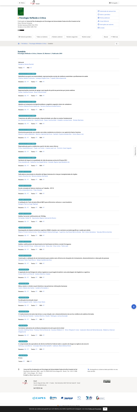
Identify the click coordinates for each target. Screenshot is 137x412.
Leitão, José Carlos (39, 246)
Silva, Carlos (56, 246)
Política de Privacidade (94, 409)
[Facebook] (39, 388)
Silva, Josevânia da (23, 162)
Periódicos (24, 43)
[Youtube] (41, 388)
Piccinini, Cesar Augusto (64, 148)
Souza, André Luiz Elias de (26, 274)
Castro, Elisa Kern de (24, 176)
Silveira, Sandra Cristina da (26, 78)
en (25, 82)
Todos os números (42, 37)
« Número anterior (57, 37)
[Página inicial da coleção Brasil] (24, 384)
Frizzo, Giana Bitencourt (25, 148)
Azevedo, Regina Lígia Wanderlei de (58, 162)
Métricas (114, 37)
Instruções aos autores (105, 24)
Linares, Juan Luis (50, 148)
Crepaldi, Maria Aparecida (58, 78)
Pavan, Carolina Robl (50, 120)
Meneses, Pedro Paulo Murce (27, 260)
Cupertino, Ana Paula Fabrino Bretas (70, 232)
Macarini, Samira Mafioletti (26, 134)
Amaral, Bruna (38, 120)
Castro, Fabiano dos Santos (26, 288)
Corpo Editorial (103, 21)
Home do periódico (25, 37)
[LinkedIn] (38, 388)
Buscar (106, 37)
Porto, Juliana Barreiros (25, 190)
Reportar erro (135, 151)
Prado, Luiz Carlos (39, 148)
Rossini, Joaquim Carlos (25, 302)
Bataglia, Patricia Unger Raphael (28, 204)
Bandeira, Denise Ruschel (26, 64)
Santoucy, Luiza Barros (25, 346)
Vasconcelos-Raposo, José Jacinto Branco (44, 218)
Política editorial (104, 18)
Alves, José (49, 246)
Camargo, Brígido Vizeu (42, 78)
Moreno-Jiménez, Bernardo (40, 176)
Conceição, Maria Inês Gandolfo (42, 346)
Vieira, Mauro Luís (78, 134)
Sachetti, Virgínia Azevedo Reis (62, 134)
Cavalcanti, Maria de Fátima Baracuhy (91, 330)
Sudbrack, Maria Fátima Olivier (62, 346)
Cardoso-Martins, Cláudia (42, 274)
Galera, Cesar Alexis (39, 302)
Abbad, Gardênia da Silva (44, 260)
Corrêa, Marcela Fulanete (25, 316)
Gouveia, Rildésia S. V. (57, 330)
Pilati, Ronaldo (37, 190)
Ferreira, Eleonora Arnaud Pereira (50, 106)
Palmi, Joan (64, 246)
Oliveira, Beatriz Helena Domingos (48, 232)
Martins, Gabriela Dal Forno (44, 134)
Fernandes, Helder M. (24, 218)
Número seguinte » (72, 37)
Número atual (86, 37)
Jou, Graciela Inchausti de (26, 120)
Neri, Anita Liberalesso (89, 232)
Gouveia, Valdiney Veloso (25, 330)
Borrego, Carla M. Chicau (25, 246)
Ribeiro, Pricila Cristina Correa (27, 232)
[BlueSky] (34, 388)
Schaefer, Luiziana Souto (64, 120)
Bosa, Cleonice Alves (40, 92)
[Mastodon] (36, 388)
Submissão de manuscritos (107, 11)
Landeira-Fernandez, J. (42, 288)
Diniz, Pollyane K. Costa (72, 330)
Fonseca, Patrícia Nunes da (42, 330)
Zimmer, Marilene (78, 120)
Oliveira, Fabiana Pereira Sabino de (28, 106)
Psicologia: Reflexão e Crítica (37, 43)
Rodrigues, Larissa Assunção (59, 316)
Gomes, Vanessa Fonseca (25, 92)
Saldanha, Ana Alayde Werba (38, 162)
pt (24, 68)
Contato (101, 28)
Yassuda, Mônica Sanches (104, 232)
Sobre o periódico (104, 14)
